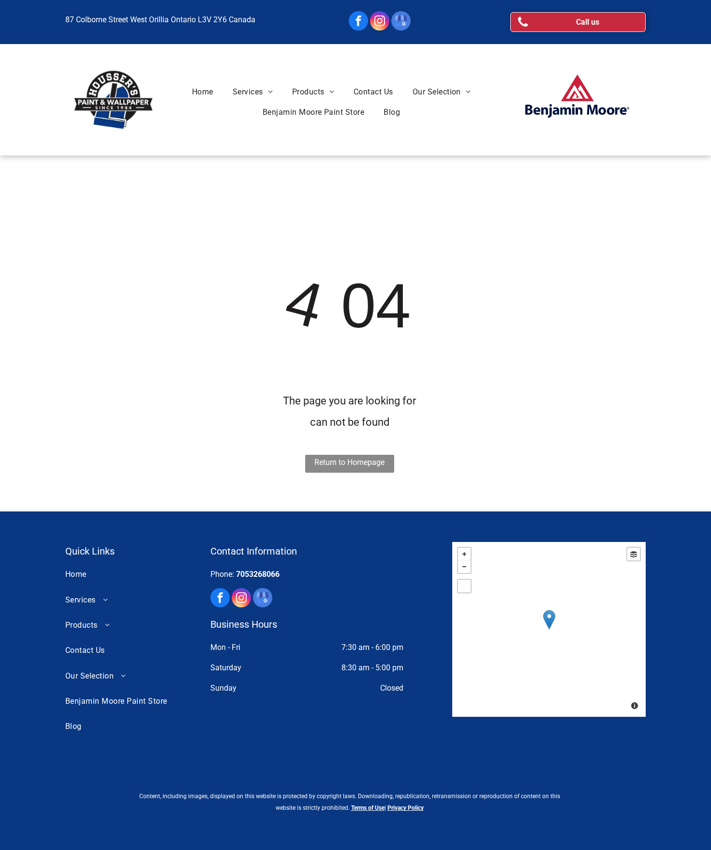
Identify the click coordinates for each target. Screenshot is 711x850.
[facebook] (358, 22)
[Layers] (633, 554)
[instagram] (379, 22)
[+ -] (549, 629)
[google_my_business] (401, 22)
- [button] (464, 566)
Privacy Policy (405, 807)
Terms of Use (368, 807)
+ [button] (464, 554)
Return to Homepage (349, 462)
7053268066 (258, 574)
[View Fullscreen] (464, 586)
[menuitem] (202, 92)
